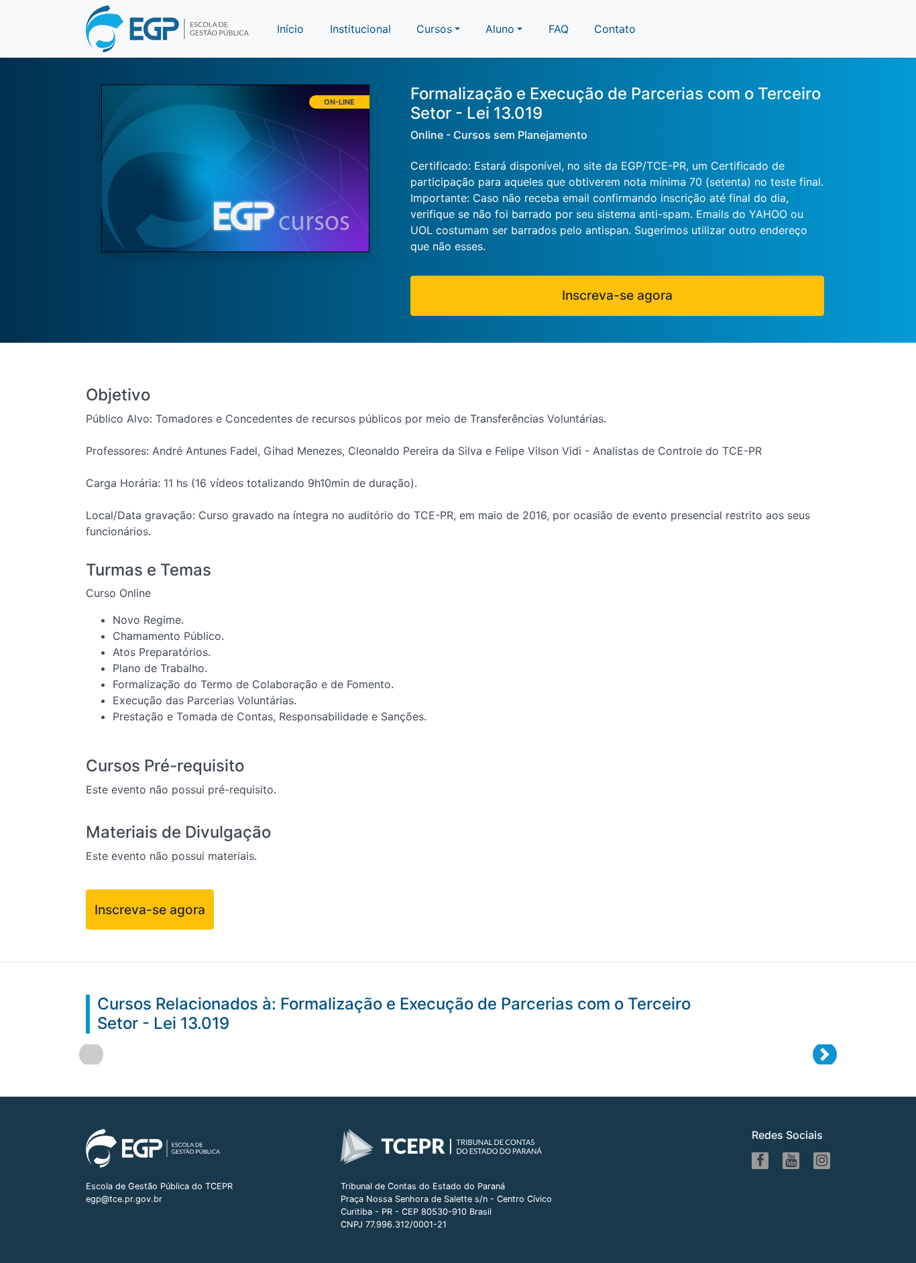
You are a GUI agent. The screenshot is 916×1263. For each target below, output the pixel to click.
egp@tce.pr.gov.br (124, 1199)
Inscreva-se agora (617, 295)
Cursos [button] (434, 29)
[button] (504, 28)
